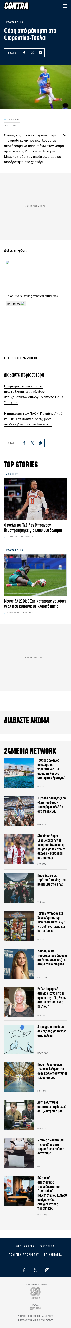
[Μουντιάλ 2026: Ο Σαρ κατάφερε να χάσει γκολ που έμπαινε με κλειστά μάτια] (35, 575)
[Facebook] (24, 52)
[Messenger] (40, 52)
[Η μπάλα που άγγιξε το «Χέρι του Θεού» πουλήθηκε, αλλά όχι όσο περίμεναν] (19, 811)
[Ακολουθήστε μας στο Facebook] (24, 1270)
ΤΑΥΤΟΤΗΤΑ (47, 1246)
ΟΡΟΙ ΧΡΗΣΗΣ (25, 1246)
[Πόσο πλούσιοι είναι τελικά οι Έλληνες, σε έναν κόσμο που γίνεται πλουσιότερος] (19, 1077)
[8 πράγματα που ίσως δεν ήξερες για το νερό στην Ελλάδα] (19, 1039)
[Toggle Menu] (65, 6)
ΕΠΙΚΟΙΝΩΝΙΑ (53, 1254)
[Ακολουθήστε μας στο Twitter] (35, 1270)
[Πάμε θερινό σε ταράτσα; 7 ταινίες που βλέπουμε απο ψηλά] (19, 888)
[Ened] (35, 1308)
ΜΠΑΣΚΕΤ (12, 474)
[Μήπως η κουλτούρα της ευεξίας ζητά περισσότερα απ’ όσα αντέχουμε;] (19, 1153)
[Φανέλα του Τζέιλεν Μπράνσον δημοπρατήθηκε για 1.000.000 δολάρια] (35, 499)
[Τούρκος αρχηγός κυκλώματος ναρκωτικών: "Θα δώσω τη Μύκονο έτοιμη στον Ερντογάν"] (19, 773)
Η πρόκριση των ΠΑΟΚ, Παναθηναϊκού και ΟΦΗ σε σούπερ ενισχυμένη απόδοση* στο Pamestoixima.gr (33, 419)
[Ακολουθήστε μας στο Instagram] (47, 1270)
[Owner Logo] (35, 1293)
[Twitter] (32, 52)
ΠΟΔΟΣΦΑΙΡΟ (15, 550)
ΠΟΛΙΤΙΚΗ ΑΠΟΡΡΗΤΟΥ (24, 1254)
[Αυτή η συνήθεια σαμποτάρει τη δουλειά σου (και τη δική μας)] (19, 1115)
